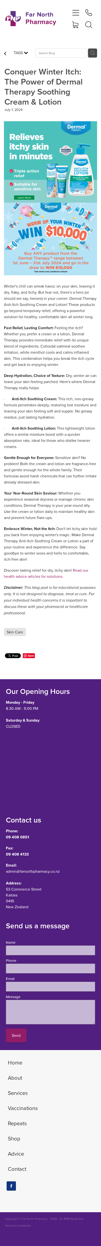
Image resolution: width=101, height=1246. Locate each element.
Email (10, 978)
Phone (11, 960)
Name (10, 942)
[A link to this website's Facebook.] (11, 1186)
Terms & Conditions (18, 1225)
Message (13, 997)
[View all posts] (5, 54)
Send (16, 1035)
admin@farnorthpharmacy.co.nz (33, 871)
